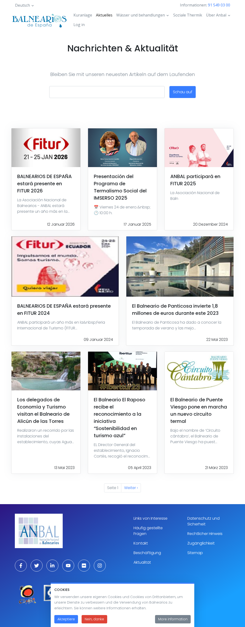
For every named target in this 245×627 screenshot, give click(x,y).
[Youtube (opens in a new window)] (68, 566)
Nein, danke (94, 619)
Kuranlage (82, 15)
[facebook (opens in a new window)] (21, 566)
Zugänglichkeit (201, 543)
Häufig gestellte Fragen (148, 530)
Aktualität (142, 562)
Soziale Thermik (187, 15)
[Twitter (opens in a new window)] (37, 566)
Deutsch (22, 5)
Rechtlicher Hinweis (205, 533)
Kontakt (141, 543)
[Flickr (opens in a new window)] (84, 566)
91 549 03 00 (219, 5)
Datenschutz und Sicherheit (203, 521)
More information (173, 619)
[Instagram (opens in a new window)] (100, 566)
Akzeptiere (66, 619)
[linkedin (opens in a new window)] (52, 566)
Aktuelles (104, 15)
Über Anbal (216, 15)
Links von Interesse (150, 518)
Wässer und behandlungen (140, 15)
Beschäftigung (147, 553)
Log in (79, 24)
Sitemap (195, 553)
